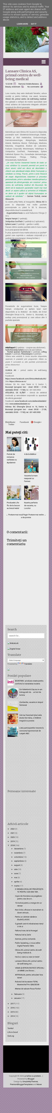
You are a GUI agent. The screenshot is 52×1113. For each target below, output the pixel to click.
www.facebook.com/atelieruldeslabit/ (31, 401)
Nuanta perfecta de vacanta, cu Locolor (31, 505)
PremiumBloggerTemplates (21, 1084)
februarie (18, 994)
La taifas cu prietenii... (33, 1076)
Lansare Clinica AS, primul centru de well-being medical (23, 75)
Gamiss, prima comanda (25, 939)
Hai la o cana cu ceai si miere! (27, 957)
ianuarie (17, 998)
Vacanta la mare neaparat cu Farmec (30, 478)
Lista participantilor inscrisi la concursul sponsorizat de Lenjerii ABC (31, 731)
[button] (26, 62)
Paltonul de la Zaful (23, 935)
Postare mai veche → (37, 515)
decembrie (19, 849)
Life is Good (13, 1032)
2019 (13, 841)
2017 (13, 1004)
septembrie (19, 861)
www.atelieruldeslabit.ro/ (19, 404)
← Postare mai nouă (14, 515)
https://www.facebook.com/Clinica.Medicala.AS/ (25, 379)
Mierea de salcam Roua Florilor (28, 989)
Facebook (24, 422)
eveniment (16, 87)
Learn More (22, 24)
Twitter (11, 424)
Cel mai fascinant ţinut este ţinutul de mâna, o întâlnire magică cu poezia (30, 718)
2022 (13, 829)
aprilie (17, 882)
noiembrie (18, 853)
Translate (28, 664)
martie (17, 886)
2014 (13, 1016)
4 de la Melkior (30, 454)
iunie (16, 873)
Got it (33, 24)
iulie (16, 869)
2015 (13, 1012)
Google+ (38, 422)
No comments (33, 87)
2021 (13, 833)
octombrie (18, 857)
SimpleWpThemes (30, 1081)
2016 (13, 1008)
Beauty (8, 87)
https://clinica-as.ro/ (17, 381)
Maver (39, 1084)
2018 (13, 845)
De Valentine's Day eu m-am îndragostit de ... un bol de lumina (30, 692)
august (17, 865)
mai (16, 877)
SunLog (11, 1036)
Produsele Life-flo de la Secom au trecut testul (13, 505)
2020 (13, 837)
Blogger (31, 1079)
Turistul (10, 1028)
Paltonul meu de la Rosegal (26, 931)
